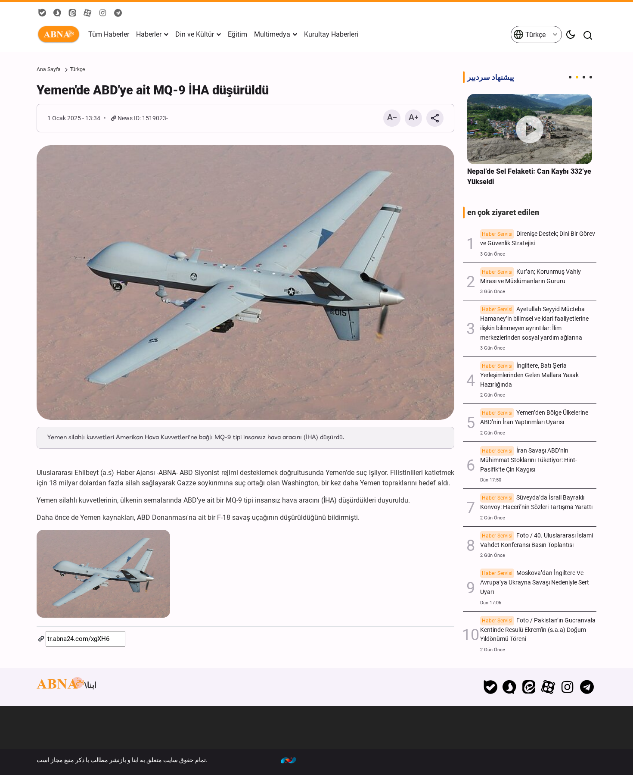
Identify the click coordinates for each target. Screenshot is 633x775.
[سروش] (509, 687)
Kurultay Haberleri (331, 34)
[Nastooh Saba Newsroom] (293, 760)
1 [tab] (570, 77)
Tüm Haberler (108, 34)
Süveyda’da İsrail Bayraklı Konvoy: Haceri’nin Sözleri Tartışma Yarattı (536, 502)
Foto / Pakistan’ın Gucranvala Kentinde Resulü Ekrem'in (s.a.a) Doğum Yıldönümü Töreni (538, 630)
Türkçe (535, 35)
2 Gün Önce (492, 395)
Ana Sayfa (49, 69)
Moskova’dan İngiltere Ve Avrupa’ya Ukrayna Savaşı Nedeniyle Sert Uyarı (534, 582)
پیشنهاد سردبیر (490, 77)
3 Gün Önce (492, 254)
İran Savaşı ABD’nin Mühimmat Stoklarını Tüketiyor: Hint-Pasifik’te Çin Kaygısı (528, 460)
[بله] (490, 687)
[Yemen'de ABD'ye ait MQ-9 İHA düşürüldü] (245, 282)
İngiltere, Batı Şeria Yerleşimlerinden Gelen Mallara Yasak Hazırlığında (529, 375)
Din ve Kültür (194, 34)
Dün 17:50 (490, 480)
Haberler (148, 34)
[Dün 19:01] (529, 129)
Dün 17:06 (490, 603)
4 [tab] (591, 77)
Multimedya (272, 34)
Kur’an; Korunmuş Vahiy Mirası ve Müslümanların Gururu (530, 276)
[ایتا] (529, 687)
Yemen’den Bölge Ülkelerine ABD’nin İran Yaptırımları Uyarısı (534, 417)
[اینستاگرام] (567, 687)
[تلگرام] (586, 687)
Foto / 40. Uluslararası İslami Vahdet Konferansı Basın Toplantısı (536, 540)
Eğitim (237, 34)
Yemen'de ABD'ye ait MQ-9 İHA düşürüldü (153, 90)
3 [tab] (584, 77)
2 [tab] (577, 77)
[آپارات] (548, 687)
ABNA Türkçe (60, 34)
